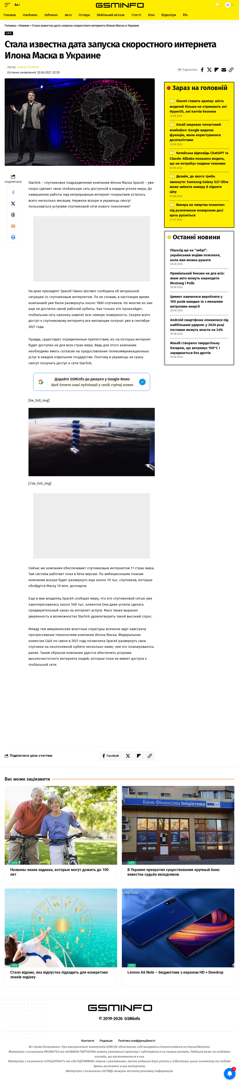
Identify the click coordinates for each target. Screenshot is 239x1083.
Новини (24, 25)
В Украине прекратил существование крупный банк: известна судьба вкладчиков (173, 872)
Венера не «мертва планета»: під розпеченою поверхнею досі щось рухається (197, 210)
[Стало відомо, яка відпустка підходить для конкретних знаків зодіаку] (61, 928)
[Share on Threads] (13, 214)
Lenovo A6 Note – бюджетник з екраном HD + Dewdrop (175, 972)
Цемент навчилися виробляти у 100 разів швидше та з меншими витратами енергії (196, 302)
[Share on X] (209, 69)
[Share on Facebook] (202, 69)
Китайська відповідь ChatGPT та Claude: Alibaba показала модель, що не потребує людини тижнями (199, 158)
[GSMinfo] (119, 5)
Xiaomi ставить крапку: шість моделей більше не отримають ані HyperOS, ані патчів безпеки (198, 106)
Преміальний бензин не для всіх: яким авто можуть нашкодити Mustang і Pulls (197, 278)
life (8, 33)
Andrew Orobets (28, 67)
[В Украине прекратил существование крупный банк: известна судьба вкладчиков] (178, 825)
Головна (10, 25)
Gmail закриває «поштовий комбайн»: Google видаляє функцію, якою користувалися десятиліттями (195, 132)
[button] (9, 5)
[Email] (224, 69)
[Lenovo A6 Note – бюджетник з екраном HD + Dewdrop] (178, 928)
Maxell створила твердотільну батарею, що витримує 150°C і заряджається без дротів (195, 348)
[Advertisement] (91, 248)
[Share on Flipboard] (216, 69)
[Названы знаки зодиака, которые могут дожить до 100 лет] (61, 825)
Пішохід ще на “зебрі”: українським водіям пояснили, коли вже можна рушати (195, 255)
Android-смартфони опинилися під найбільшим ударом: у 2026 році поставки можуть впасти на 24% (199, 325)
